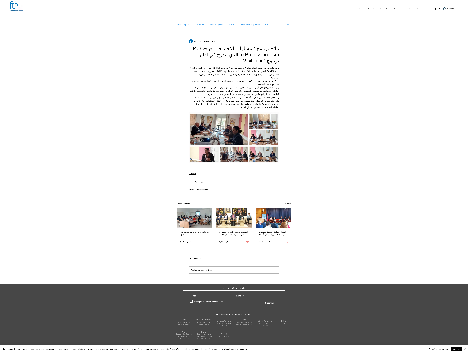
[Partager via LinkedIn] (202, 182)
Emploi (232, 24)
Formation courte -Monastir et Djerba (194, 233)
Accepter (456, 349)
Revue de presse (216, 24)
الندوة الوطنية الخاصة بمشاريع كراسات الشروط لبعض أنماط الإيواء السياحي (272, 233)
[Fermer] (465, 349)
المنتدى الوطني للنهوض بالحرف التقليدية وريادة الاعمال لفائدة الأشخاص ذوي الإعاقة (233, 233)
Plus (267, 24)
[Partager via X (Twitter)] (196, 182)
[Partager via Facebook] (190, 182)
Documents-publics (250, 24)
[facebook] (439, 8)
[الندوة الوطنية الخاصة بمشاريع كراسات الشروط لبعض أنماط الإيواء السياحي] (273, 218)
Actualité (199, 24)
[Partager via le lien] (208, 182)
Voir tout (288, 203)
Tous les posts (183, 24)
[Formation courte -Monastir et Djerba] (194, 218)
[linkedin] (435, 8)
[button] (288, 25)
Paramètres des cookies (438, 349)
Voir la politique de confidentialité (234, 349)
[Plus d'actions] (277, 41)
